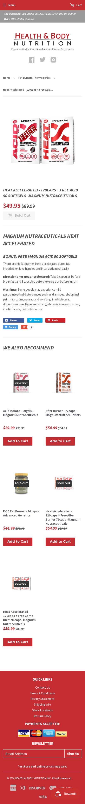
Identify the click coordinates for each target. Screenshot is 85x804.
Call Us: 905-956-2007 (33, 14)
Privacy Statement (42, 699)
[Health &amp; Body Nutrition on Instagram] (53, 61)
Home (6, 78)
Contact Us (42, 687)
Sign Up (73, 753)
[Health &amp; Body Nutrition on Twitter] (42, 61)
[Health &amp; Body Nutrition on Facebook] (31, 61)
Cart (79, 5)
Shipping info (42, 704)
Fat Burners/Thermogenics (34, 78)
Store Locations (42, 710)
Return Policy (42, 716)
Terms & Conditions (42, 693)
